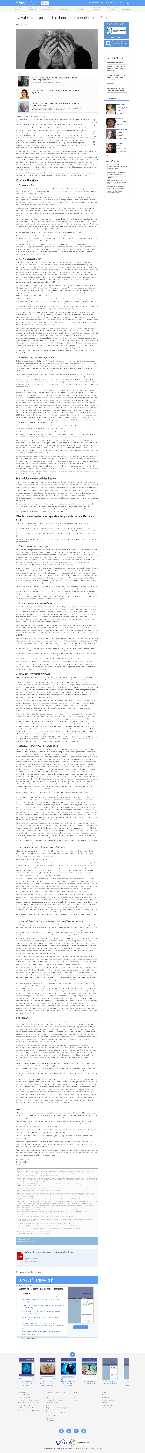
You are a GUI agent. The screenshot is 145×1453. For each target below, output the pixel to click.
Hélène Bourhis (120, 105)
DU (47, 1410)
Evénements (49, 1418)
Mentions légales (106, 1408)
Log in (21, 1339)
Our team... (108, 156)
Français (104, 1395)
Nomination (110, 83)
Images (76, 1395)
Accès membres (116, 37)
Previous (17, 49)
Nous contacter (106, 1397)
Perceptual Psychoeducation (112, 3)
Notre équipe (105, 1402)
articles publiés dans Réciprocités (30, 117)
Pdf (75, 1397)
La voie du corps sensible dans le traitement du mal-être (39, 1305)
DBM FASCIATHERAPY (127, 10)
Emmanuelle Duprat (39, 91)
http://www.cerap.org (85, 1199)
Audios (76, 1392)
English (44, 3)
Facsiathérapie (50, 1420)
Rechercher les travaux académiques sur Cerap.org (119, 43)
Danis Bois (35, 103)
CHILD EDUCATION (80, 10)
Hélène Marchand (121, 130)
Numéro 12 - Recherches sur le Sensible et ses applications (27, 1383)
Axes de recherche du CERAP (54, 1402)
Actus (47, 1397)
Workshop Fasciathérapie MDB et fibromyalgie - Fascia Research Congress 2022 (116, 68)
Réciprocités (94, 3)
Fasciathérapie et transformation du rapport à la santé (38, 1317)
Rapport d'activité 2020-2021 (115, 62)
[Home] (28, 3)
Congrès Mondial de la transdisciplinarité (57, 1408)
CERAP (48, 1405)
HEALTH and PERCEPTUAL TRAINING (28, 1402)
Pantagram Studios (95, 1448)
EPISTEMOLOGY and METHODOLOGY (28, 1400)
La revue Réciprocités (108, 1400)
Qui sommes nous (107, 1405)
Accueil (18, 14)
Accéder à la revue (81, 1327)
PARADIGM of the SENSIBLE (26, 1408)
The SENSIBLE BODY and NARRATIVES (29, 1410)
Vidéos (76, 1400)
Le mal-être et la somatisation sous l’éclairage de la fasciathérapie (50, 1252)
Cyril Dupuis (119, 119)
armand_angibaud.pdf (26, 1241)
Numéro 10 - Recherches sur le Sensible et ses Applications (68, 1383)
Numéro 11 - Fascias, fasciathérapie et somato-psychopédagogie (47, 1383)
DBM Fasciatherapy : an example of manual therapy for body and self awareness (116, 182)
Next (96, 49)
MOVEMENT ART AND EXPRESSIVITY (28, 1405)
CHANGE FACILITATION (64, 10)
